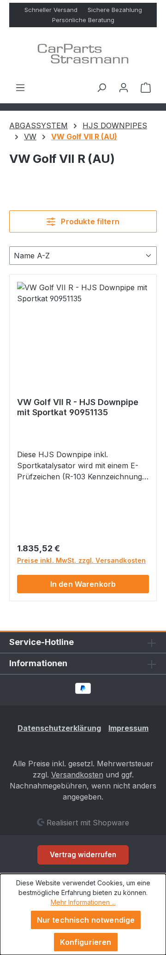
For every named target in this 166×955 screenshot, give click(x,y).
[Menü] (20, 87)
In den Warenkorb (83, 584)
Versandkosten (77, 774)
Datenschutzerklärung (59, 728)
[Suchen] (101, 87)
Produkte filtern (89, 221)
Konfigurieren (85, 942)
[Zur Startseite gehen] (83, 54)
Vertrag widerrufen (83, 854)
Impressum (128, 728)
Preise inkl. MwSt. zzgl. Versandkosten (81, 560)
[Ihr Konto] (124, 87)
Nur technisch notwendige (86, 920)
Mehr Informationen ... (83, 902)
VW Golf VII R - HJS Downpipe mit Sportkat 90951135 (77, 407)
